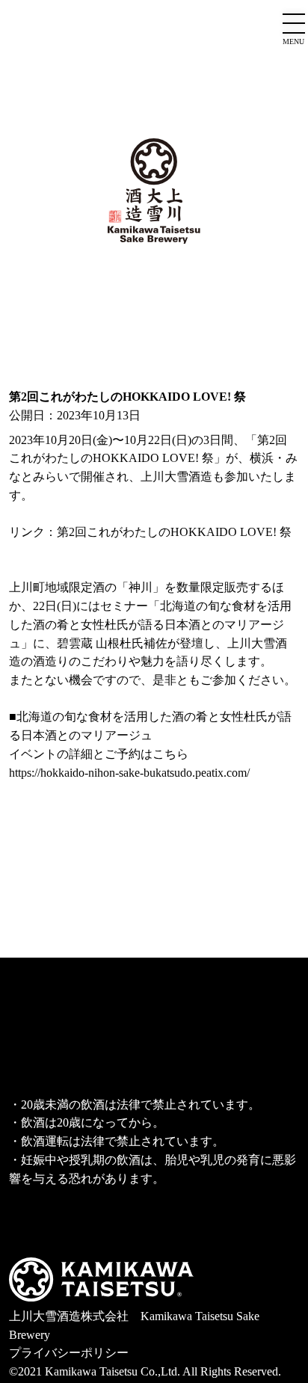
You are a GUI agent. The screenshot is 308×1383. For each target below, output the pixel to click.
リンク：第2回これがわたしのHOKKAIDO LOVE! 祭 (150, 532)
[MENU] (294, 24)
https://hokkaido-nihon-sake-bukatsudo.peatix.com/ (129, 773)
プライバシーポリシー (69, 1353)
